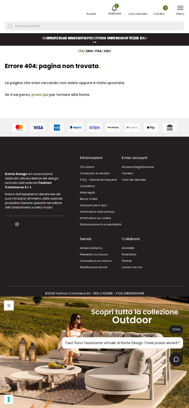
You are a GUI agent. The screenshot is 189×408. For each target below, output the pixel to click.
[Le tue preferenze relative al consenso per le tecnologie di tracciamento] (8, 399)
